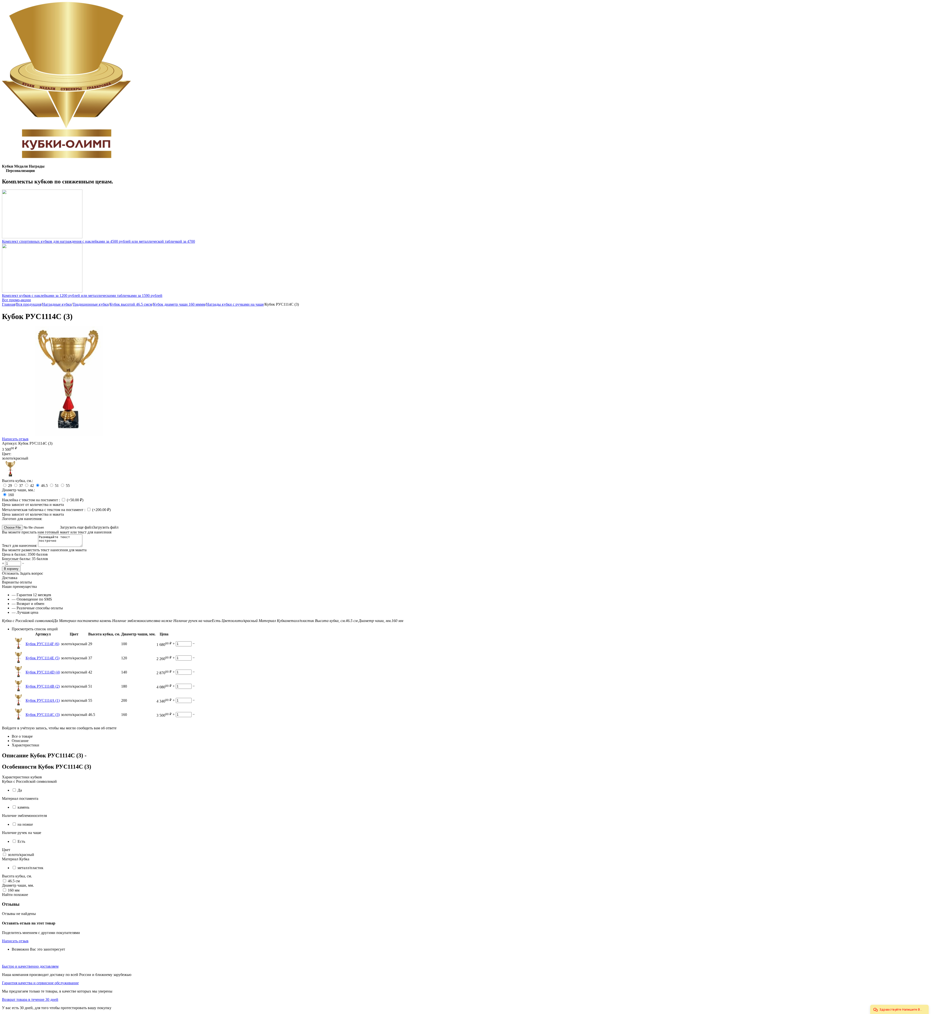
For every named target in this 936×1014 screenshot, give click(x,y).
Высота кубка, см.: (17, 481)
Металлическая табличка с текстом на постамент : (44, 510)
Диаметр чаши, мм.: (18, 490)
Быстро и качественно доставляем (30, 966)
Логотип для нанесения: (22, 519)
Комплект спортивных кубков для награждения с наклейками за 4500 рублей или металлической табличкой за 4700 (98, 241)
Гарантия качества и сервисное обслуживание (40, 983)
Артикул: (9, 443)
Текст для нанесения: (20, 545)
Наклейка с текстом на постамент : (31, 500)
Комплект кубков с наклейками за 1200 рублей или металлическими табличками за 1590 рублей (82, 295)
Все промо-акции (16, 300)
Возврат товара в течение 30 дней (30, 999)
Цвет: (6, 454)
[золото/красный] (10, 476)
